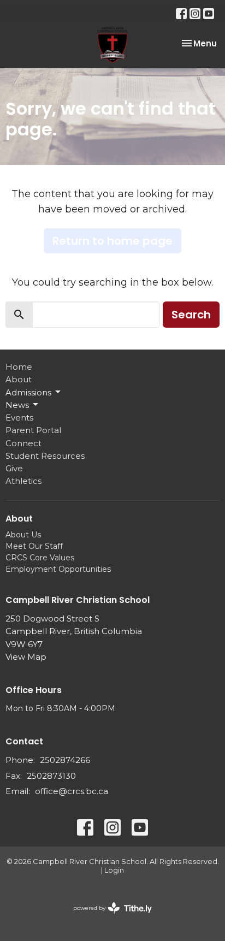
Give (14, 468)
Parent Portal (33, 430)
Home (18, 367)
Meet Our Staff (34, 546)
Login (114, 870)
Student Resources (45, 456)
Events (19, 417)
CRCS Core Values (39, 558)
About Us (23, 535)
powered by (107, 917)
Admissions (28, 392)
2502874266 (65, 760)
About (18, 379)
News (17, 405)
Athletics (23, 481)
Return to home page (112, 240)
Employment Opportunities (58, 569)
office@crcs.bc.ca (71, 791)
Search (191, 314)
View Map (25, 657)
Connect (23, 443)
